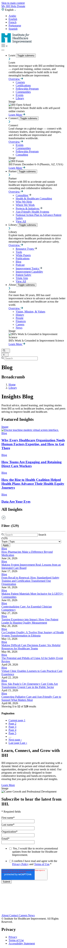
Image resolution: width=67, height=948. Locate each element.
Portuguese (15, 25)
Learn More (16, 114)
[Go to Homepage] (16, 42)
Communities (23, 91)
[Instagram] (33, 908)
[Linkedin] (33, 912)
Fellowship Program (27, 88)
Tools (19, 252)
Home (12, 384)
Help (14, 6)
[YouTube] (33, 904)
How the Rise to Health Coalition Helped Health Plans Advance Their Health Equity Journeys (32, 483)
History (20, 314)
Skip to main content (13, 2)
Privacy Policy (20, 864)
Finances (21, 321)
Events (19, 95)
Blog (18, 261)
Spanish (13, 28)
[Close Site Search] (5, 355)
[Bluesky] (33, 901)
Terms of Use (41, 864)
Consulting (22, 154)
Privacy (13, 937)
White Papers (23, 255)
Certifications (23, 85)
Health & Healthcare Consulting (34, 198)
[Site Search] (5, 351)
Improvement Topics (28, 268)
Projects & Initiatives (28, 208)
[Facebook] (33, 897)
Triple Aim (22, 278)
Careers (20, 324)
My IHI (6, 6)
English (13, 19)
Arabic (12, 15)
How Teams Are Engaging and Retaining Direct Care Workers (31, 464)
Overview (15, 79)
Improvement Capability (29, 271)
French (12, 22)
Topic (4, 541)
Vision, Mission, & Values (30, 311)
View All (21, 221)
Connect (14, 118)
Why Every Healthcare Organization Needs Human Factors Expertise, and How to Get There (33, 444)
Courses (20, 82)
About (12, 284)
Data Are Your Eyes (15, 501)
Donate (21, 6)
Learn (12, 55)
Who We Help (24, 201)
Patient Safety (23, 274)
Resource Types (25, 248)
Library (20, 98)
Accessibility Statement (22, 943)
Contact (14, 915)
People (19, 318)
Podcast (20, 264)
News (19, 327)
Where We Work (25, 204)
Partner (13, 171)
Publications (22, 258)
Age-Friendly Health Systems (32, 211)
